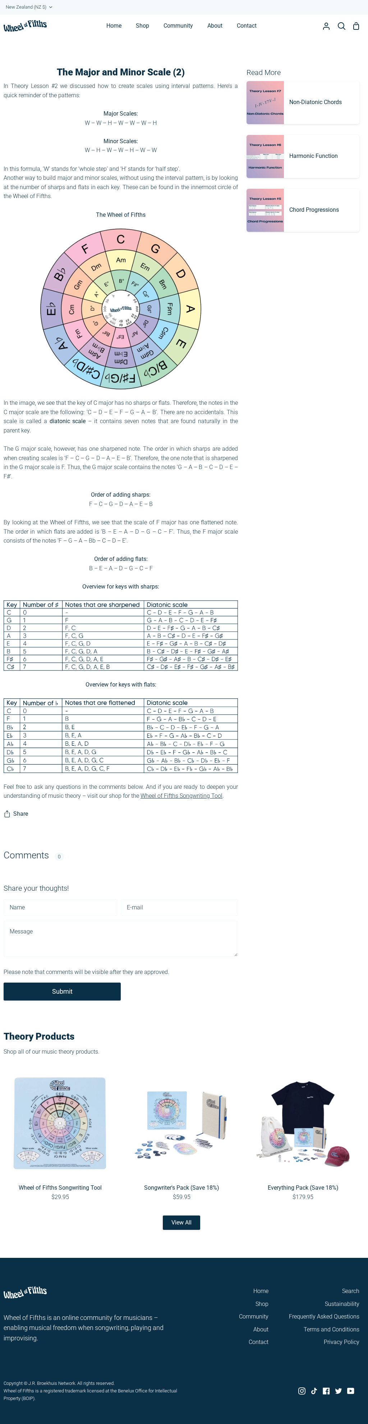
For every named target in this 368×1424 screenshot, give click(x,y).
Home (260, 1291)
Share (20, 813)
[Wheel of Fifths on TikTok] (314, 1391)
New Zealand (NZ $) (26, 7)
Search (350, 1291)
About (260, 1329)
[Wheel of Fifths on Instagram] (301, 1391)
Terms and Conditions (331, 1329)
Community (253, 1316)
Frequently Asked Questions (324, 1316)
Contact (258, 1342)
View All (181, 1222)
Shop (262, 1304)
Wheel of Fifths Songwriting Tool (181, 795)
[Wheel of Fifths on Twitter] (338, 1391)
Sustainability (342, 1304)
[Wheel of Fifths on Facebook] (326, 1391)
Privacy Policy (341, 1342)
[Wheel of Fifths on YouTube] (350, 1391)
